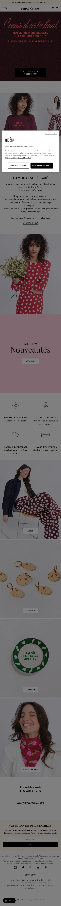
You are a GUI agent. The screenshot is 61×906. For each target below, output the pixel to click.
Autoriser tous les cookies (41, 165)
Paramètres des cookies (18, 165)
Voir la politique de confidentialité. (18, 158)
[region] (31, 151)
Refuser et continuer (51, 134)
